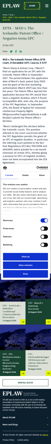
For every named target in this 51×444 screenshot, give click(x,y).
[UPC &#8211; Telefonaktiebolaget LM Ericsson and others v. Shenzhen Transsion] (38, 337)
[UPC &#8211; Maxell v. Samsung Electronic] (38, 286)
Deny (25, 274)
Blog (11, 15)
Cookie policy (23, 440)
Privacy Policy (8, 440)
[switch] (44, 228)
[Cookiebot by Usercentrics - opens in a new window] (36, 168)
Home (5, 15)
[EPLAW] (11, 5)
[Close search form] (46, 5)
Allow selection (26, 265)
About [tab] (42, 175)
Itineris (45, 435)
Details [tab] (25, 175)
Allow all (25, 257)
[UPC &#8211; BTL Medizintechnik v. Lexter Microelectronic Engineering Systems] (13, 337)
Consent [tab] (9, 175)
